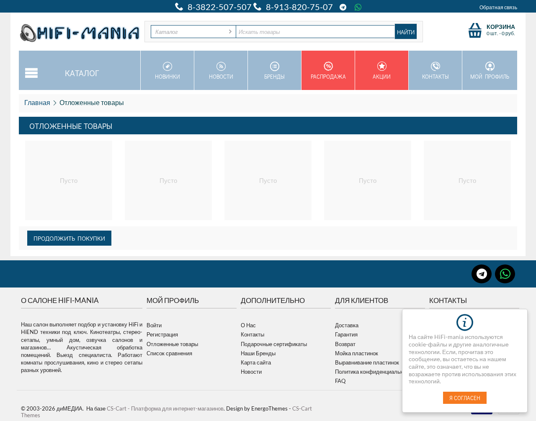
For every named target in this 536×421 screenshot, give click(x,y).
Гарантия (346, 334)
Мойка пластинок (356, 353)
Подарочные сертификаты (274, 344)
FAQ (340, 380)
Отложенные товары (172, 344)
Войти (154, 325)
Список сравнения (169, 353)
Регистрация (162, 334)
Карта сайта (256, 362)
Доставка (346, 325)
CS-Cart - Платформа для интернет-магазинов (165, 408)
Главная (37, 102)
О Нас (248, 325)
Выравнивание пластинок (367, 362)
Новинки (167, 76)
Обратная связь (498, 7)
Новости (221, 76)
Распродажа (328, 76)
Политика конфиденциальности (375, 371)
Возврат (345, 344)
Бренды (274, 76)
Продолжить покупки (69, 238)
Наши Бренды (258, 353)
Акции (382, 76)
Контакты (435, 76)
